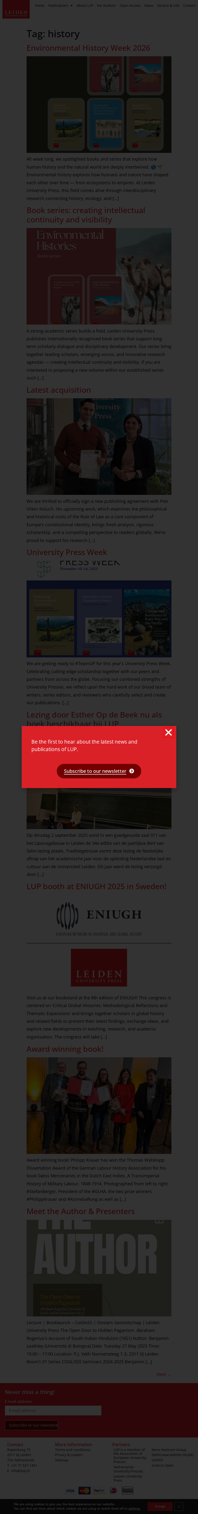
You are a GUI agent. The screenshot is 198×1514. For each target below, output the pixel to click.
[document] (99, 757)
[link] (99, 771)
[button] (168, 732)
